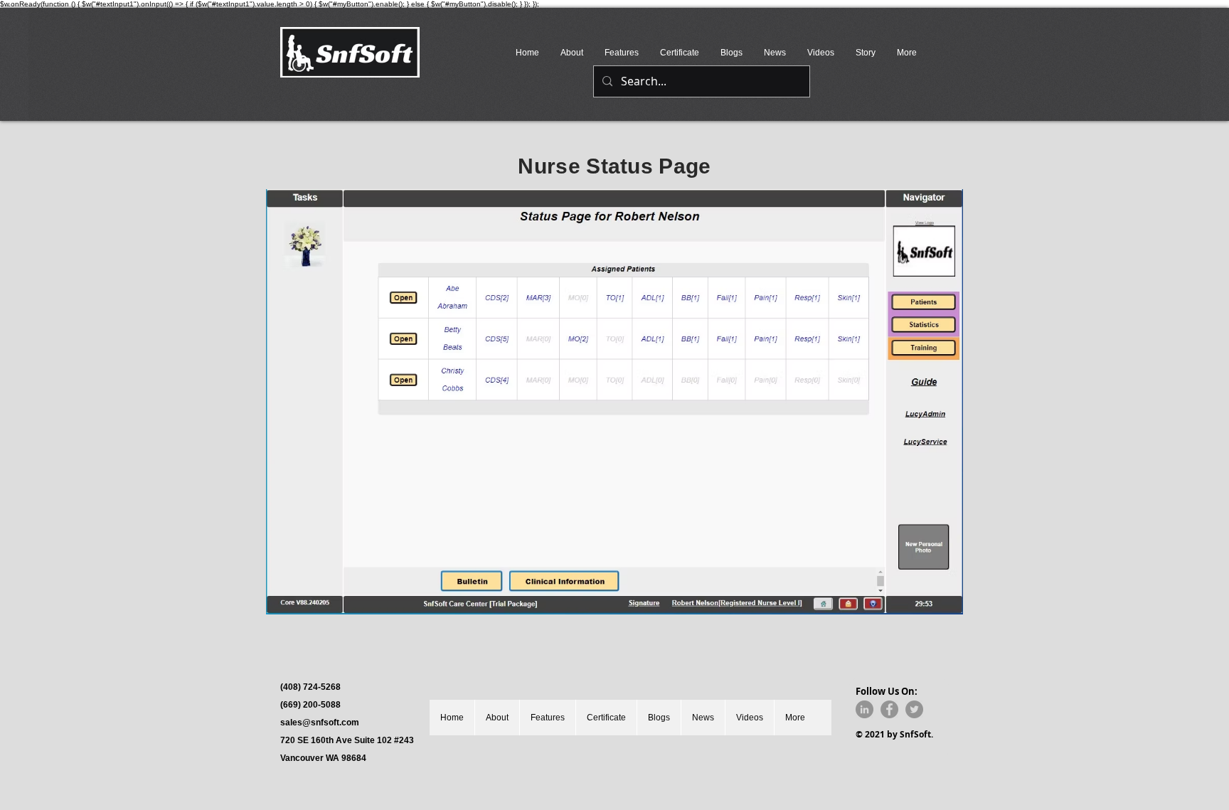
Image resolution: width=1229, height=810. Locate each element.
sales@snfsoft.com (319, 723)
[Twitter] (914, 709)
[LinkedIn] (864, 709)
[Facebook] (889, 709)
